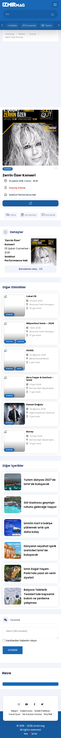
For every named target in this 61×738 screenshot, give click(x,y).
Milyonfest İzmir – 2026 (40, 323)
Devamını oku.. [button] (29, 269)
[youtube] (26, 704)
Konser (7, 169)
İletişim (14, 710)
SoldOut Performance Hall (22, 194)
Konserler (30, 25)
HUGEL (30, 350)
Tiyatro (49, 25)
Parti (19, 368)
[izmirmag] (14, 4)
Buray (29, 431)
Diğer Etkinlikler (14, 287)
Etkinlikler (12, 25)
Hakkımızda (26, 710)
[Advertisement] (30, 71)
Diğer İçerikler (13, 466)
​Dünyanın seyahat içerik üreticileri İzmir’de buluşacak (40, 550)
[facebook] (34, 704)
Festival (9, 341)
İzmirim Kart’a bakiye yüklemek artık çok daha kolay (38, 527)
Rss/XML (48, 714)
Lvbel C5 (31, 296)
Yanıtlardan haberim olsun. (21, 640)
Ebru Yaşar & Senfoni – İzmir (40, 379)
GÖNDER (12, 650)
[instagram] (18, 704)
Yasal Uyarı (14, 714)
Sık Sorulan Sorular (32, 714)
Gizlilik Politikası (42, 710)
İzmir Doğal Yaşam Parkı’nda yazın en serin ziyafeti (40, 573)
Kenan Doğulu (34, 404)
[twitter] (42, 704)
